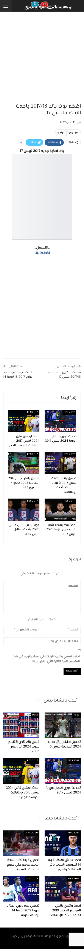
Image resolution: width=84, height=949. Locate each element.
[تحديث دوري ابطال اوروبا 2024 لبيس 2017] (60, 421)
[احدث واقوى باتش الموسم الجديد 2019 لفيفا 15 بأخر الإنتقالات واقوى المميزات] (63, 889)
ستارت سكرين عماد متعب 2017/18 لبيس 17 (64, 374)
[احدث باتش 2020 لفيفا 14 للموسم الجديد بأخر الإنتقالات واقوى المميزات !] (63, 843)
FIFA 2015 (73, 879)
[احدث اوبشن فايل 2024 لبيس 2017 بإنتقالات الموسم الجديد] (23, 421)
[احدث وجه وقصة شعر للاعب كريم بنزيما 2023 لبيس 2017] (60, 510)
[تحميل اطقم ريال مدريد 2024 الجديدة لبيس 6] (63, 725)
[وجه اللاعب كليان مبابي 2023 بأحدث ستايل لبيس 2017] (23, 510)
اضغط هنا (42, 253)
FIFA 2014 (73, 833)
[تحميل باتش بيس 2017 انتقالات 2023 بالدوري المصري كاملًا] (23, 463)
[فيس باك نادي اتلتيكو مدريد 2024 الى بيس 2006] (21, 725)
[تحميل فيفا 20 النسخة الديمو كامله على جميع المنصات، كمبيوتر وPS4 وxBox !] (21, 843)
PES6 (76, 715)
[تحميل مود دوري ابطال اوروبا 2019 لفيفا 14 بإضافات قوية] (21, 889)
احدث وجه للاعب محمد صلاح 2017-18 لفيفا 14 (18, 374)
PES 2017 (69, 412)
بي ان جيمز (18, 936)
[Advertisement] (42, 58)
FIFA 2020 (32, 833)
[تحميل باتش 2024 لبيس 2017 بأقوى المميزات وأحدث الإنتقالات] (60, 463)
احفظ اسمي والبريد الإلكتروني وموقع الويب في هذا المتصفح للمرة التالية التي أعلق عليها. (46, 659)
